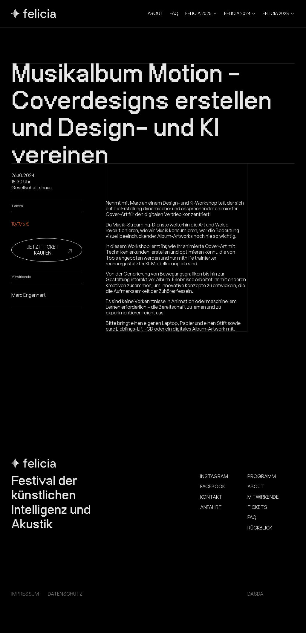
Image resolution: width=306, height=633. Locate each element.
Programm (261, 476)
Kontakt (211, 497)
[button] (201, 13)
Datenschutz (65, 594)
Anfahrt (211, 507)
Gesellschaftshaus (31, 188)
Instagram (214, 476)
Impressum (25, 594)
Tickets (257, 507)
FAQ (174, 13)
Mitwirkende (263, 497)
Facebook (212, 486)
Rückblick (259, 528)
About (155, 13)
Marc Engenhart (28, 295)
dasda (255, 594)
